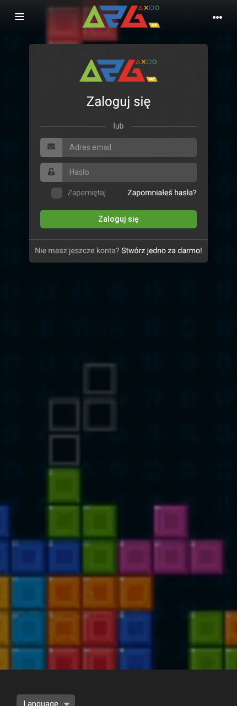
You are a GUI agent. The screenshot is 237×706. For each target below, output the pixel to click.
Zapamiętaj (87, 193)
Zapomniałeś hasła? (161, 193)
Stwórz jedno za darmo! (161, 251)
